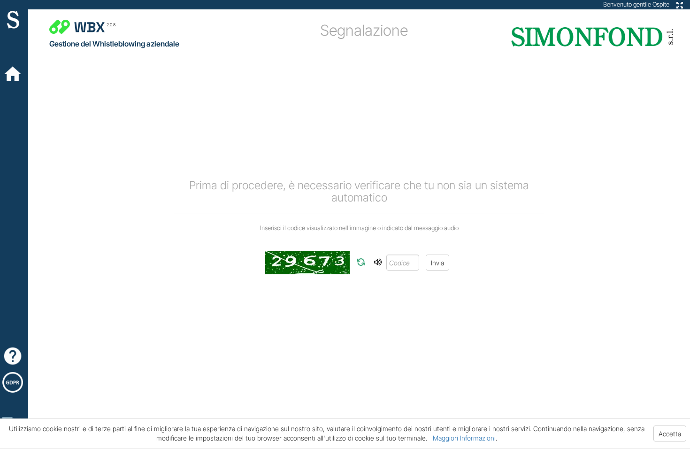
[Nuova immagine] (361, 262)
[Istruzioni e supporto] (14, 356)
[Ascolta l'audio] (378, 262)
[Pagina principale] (14, 74)
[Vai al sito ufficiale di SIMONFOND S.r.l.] (14, 22)
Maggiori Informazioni (464, 438)
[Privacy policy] (14, 382)
